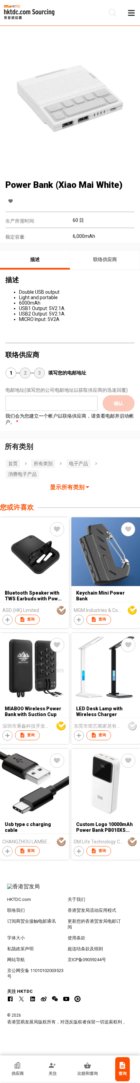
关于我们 (76, 899)
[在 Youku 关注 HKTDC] (77, 999)
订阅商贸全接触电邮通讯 (31, 921)
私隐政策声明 (20, 948)
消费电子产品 (22, 474)
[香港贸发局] (70, 890)
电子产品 (78, 463)
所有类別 (43, 463)
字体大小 (16, 937)
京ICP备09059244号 (87, 959)
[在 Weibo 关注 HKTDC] (44, 999)
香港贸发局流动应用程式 (92, 910)
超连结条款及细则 (85, 948)
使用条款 (76, 937)
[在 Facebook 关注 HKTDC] (10, 999)
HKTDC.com (19, 899)
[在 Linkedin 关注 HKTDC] (33, 999)
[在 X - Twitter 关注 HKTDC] (21, 999)
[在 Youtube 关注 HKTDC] (66, 999)
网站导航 (16, 959)
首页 (13, 463)
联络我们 (16, 910)
